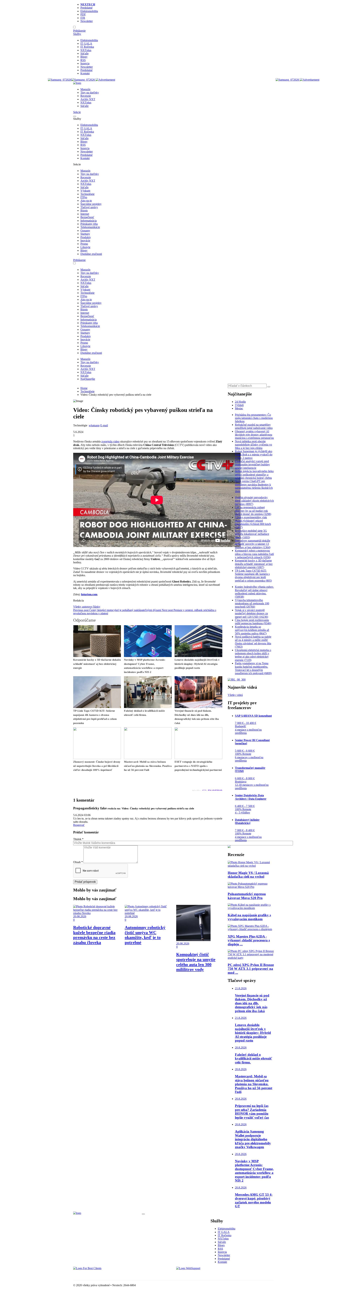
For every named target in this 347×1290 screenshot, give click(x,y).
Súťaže (84, 53)
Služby (77, 33)
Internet (84, 213)
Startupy (85, 233)
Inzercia (84, 63)
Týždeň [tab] (239, 405)
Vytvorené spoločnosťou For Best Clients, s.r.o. (100, 1274)
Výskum (85, 190)
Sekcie (77, 112)
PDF (83, 14)
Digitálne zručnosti (91, 253)
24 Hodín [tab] (240, 401)
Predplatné (86, 7)
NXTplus (85, 50)
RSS (83, 60)
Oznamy (85, 230)
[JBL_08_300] (237, 679)
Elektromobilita (89, 11)
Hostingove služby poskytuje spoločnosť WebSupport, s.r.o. (210, 1274)
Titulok (78, 839)
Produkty (85, 237)
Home (83, 388)
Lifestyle (85, 247)
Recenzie (85, 95)
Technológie (87, 194)
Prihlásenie (79, 30)
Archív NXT (87, 99)
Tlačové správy (89, 207)
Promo (84, 243)
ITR (82, 17)
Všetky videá (235, 694)
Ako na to (86, 200)
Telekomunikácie (90, 227)
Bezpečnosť (87, 217)
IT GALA (86, 43)
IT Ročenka (87, 46)
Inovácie (85, 240)
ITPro (83, 197)
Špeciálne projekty (91, 204)
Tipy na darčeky (89, 92)
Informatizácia (88, 220)
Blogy (83, 56)
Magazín (85, 89)
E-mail (104, 425)
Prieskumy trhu (89, 223)
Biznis (84, 210)
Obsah (78, 862)
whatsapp (94, 425)
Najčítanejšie (87, 378)
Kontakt (85, 73)
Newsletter (86, 21)
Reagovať (79, 825)
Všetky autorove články (86, 606)
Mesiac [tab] (239, 408)
